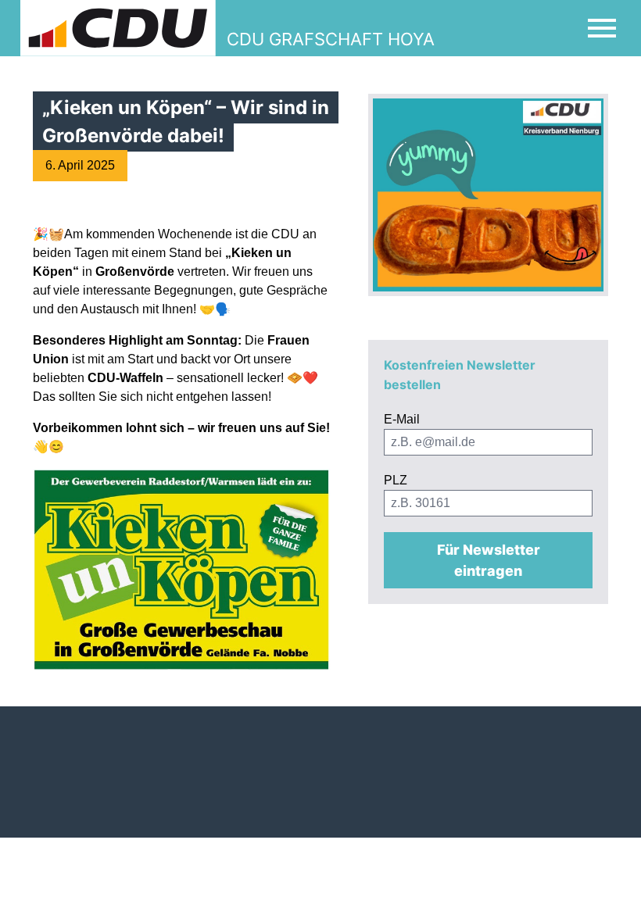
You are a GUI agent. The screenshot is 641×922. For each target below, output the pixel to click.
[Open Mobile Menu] (602, 28)
